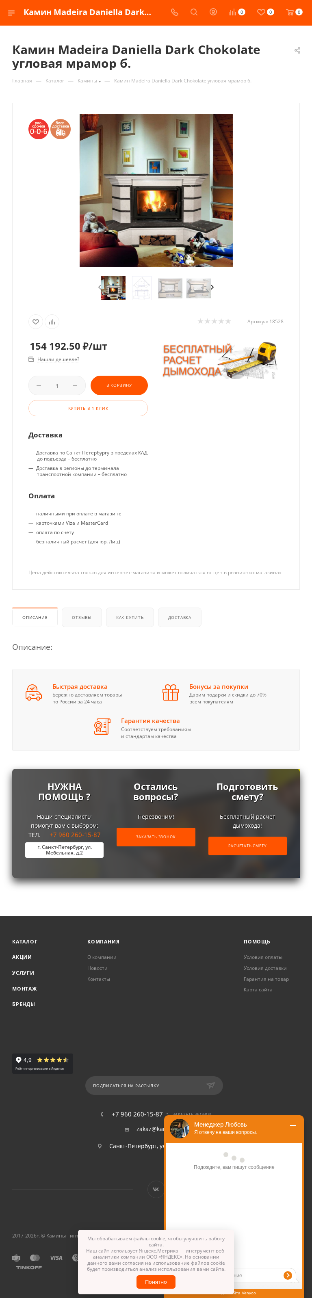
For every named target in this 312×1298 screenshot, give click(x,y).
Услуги (23, 972)
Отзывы (82, 617)
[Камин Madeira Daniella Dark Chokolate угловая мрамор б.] (156, 190)
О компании (102, 957)
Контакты (98, 979)
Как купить (130, 617)
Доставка (179, 617)
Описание (35, 617)
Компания (103, 941)
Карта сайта (258, 989)
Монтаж (24, 988)
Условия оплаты (263, 957)
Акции (22, 957)
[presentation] (99, 287)
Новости (97, 968)
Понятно (156, 1281)
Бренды (23, 1004)
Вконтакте (156, 1189)
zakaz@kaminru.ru (161, 1129)
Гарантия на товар (266, 979)
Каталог (25, 941)
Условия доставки (265, 968)
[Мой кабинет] (213, 13)
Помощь (257, 941)
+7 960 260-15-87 (69, 843)
